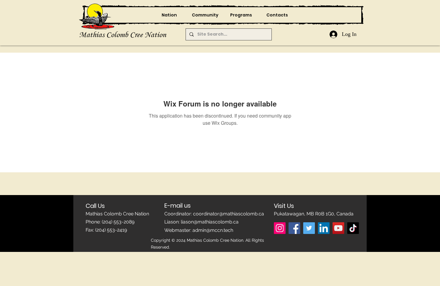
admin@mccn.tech (212, 230)
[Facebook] (294, 228)
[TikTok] (353, 228)
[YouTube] (338, 228)
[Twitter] (309, 228)
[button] (205, 15)
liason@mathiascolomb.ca (210, 222)
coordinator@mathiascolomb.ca (228, 214)
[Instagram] (280, 228)
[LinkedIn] (324, 228)
